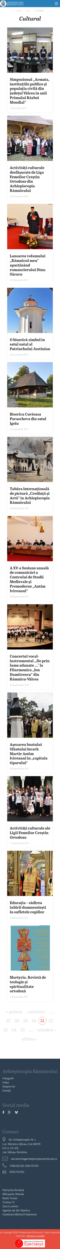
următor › (46, 1029)
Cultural (39, 11)
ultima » (29, 1039)
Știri (28, 11)
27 (8, 1020)
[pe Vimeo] (16, 1112)
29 (25, 1020)
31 (42, 1020)
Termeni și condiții (35, 1235)
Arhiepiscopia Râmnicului (30, 1071)
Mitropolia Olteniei (13, 1194)
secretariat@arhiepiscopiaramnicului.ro (34, 1159)
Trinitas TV (8, 1202)
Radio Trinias (9, 1198)
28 (17, 1020)
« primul (14, 1011)
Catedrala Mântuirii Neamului (19, 1214)
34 (14, 1029)
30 (34, 1020)
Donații (6, 1090)
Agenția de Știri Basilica (16, 1210)
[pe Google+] (9, 1112)
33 (5, 1029)
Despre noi (8, 1086)
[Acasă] (12, 3)
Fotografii (8, 1078)
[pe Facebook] (3, 1112)
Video (5, 1082)
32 (51, 1020)
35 (22, 1029)
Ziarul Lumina (10, 1206)
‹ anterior (35, 1011)
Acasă (19, 11)
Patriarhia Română (13, 1190)
